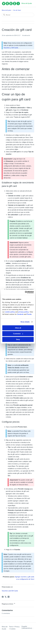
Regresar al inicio (8, 604)
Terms (11, 626)
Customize (17, 333)
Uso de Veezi (17, 10)
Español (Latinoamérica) (27, 627)
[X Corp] (5, 597)
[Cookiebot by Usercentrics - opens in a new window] (25, 292)
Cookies (13, 629)
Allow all (18, 328)
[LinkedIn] (8, 597)
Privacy (17, 626)
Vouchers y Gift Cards (11, 48)
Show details (25, 322)
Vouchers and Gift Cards (10, 591)
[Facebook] (3, 597)
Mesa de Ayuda (6, 10)
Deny (18, 339)
